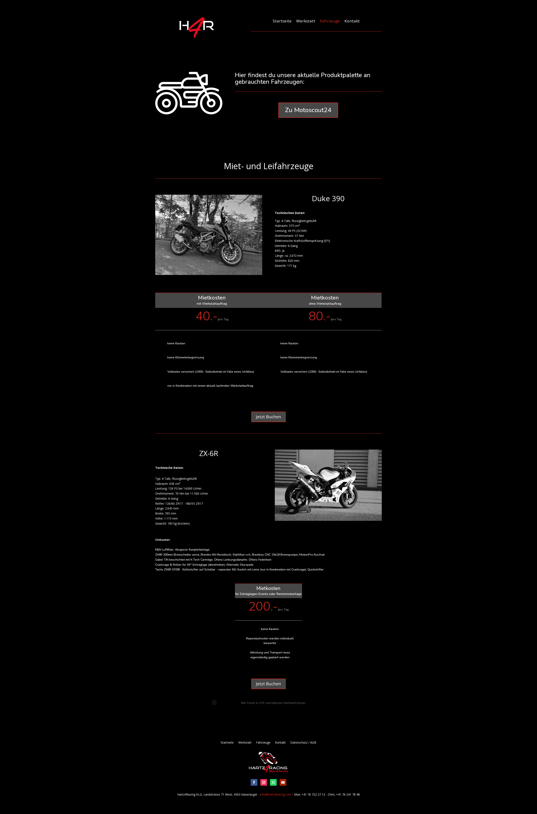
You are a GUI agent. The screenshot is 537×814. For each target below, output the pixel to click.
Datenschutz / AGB (303, 742)
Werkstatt (305, 21)
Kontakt (352, 21)
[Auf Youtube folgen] (283, 782)
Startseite (282, 21)
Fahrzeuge (330, 21)
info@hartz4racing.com (275, 794)
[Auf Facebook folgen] (254, 782)
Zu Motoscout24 (308, 110)
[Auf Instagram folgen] (263, 782)
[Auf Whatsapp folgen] (273, 782)
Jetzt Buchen (268, 417)
